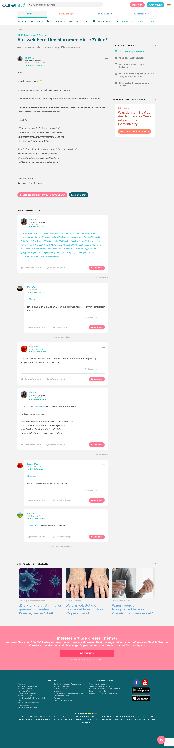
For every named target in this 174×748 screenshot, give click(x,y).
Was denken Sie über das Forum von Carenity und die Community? (135, 118)
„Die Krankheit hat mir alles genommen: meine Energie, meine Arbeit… (40, 609)
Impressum (58, 691)
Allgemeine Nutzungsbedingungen (68, 693)
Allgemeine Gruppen (79, 21)
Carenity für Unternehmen (64, 700)
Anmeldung (155, 4)
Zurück (22, 29)
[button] (32, 14)
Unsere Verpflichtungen (27, 707)
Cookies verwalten (61, 696)
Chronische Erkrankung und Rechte (134, 84)
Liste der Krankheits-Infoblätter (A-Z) (104, 693)
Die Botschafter (23, 691)
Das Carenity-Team (24, 689)
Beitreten (137, 4)
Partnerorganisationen (26, 693)
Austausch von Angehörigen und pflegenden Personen (136, 75)
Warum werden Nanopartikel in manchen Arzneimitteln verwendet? (132, 609)
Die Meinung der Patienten (30, 21)
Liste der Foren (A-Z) (97, 691)
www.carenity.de (42, 716)
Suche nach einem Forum (99, 686)
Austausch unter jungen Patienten (132, 65)
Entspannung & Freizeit (107, 21)
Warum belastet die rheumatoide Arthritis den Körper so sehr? (86, 609)
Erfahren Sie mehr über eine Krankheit (104, 689)
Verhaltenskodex (60, 689)
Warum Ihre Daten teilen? (27, 686)
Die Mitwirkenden (24, 696)
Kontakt (57, 698)
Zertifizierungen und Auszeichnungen (69, 684)
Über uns (21, 684)
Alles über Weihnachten (132, 58)
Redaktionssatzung (61, 686)
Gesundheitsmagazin (98, 684)
